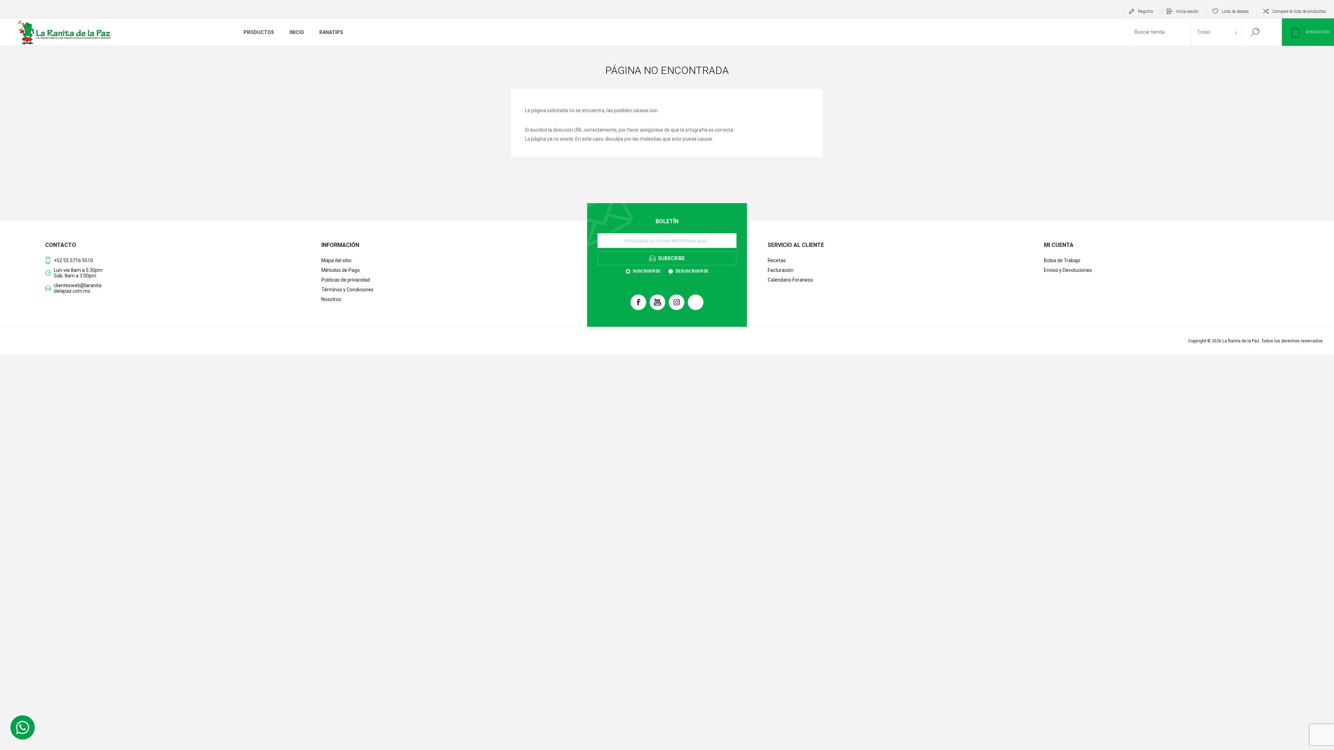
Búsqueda (1255, 32)
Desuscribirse (691, 271)
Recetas (777, 260)
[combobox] (1160, 32)
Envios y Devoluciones (1068, 270)
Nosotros (331, 299)
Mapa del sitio (336, 260)
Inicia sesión (1187, 11)
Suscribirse (646, 271)
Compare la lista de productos (1299, 11)
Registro (1145, 11)
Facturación (780, 270)
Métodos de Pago (340, 270)
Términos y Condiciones (347, 289)
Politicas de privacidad (345, 280)
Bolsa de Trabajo (1062, 260)
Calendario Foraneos (790, 280)
